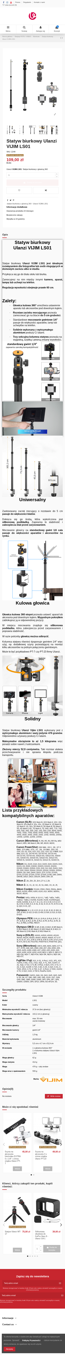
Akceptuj (9, 1349)
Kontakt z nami (39, 2)
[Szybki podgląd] (21, 1148)
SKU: (8, 152)
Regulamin (27, 2)
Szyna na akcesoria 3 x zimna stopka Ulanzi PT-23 (41, 1155)
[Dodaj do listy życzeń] (19, 190)
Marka (36, 1079)
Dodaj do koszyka (34, 183)
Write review (55, 1096)
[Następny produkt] (62, 37)
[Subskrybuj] (60, 1283)
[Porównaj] (17, 1148)
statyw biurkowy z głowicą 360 (19, 204)
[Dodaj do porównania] (45, 190)
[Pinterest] (13, 200)
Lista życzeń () (10, 5)
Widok (17, 1169)
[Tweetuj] (10, 200)
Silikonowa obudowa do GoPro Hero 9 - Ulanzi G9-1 (41, 1235)
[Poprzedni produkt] (61, 37)
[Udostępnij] (7, 200)
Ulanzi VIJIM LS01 (40, 204)
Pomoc (18, 2)
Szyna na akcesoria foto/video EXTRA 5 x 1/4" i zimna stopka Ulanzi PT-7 (13, 1158)
